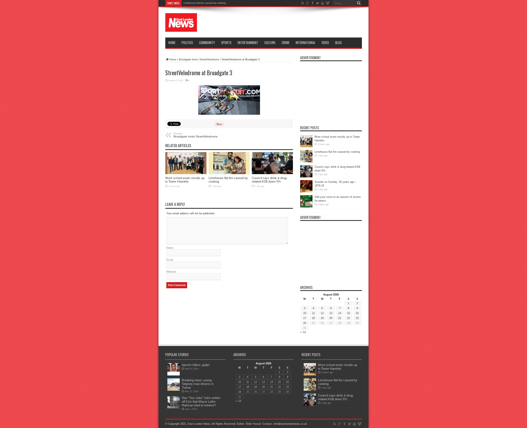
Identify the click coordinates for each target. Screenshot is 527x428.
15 (348, 313)
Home (171, 42)
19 (322, 318)
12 (322, 313)
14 (339, 313)
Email (169, 259)
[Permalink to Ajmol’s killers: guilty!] (173, 369)
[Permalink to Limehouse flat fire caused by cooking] (229, 163)
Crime (285, 42)
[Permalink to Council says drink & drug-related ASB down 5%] (272, 163)
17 (304, 318)
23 (357, 318)
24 (304, 323)
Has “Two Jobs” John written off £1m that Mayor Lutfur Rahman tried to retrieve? (201, 401)
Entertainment (248, 42)
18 (313, 318)
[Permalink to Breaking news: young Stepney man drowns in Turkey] (173, 384)
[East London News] (181, 22)
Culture (269, 42)
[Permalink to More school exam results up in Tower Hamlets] (185, 163)
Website (171, 271)
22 (348, 318)
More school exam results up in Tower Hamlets (184, 179)
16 (357, 313)
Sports (226, 42)
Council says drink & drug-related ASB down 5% (269, 179)
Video (325, 42)
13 (330, 313)
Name (169, 247)
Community (207, 42)
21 (339, 318)
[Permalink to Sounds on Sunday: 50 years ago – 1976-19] (306, 186)
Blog (338, 42)
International (305, 42)
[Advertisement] (287, 23)
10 (304, 313)
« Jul (303, 332)
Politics (187, 42)
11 (313, 313)
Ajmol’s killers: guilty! (196, 365)
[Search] (359, 3)
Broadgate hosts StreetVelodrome (199, 59)
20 (330, 318)
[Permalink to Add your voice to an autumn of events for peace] (306, 201)
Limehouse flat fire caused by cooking (205, 3)
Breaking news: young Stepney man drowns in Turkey (197, 383)
